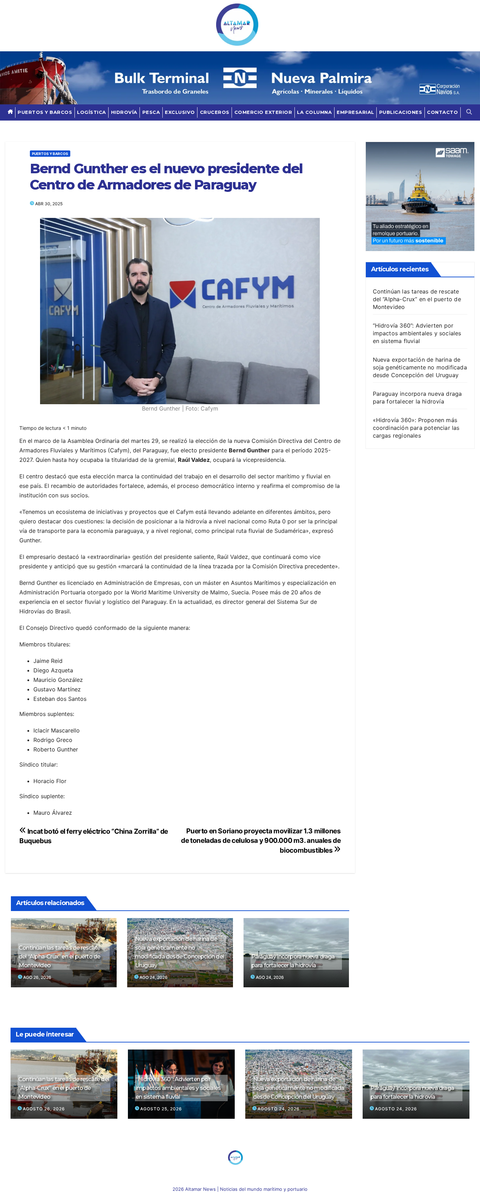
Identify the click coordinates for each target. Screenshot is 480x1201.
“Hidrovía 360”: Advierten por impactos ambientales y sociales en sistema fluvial (417, 333)
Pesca (151, 112)
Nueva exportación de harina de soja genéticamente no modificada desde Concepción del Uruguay (179, 952)
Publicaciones (400, 112)
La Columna (314, 112)
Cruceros (214, 112)
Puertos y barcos (45, 112)
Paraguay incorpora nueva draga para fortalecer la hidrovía (293, 961)
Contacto (442, 112)
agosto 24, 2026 (279, 1108)
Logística (91, 112)
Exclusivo (180, 112)
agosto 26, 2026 (44, 1108)
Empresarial (355, 112)
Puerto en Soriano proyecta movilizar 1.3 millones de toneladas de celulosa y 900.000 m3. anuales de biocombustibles (260, 840)
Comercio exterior (263, 112)
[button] (469, 112)
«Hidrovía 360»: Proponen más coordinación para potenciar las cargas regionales (416, 428)
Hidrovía (124, 112)
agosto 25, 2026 (161, 1108)
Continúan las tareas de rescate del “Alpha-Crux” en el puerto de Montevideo (59, 956)
